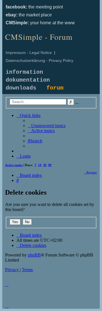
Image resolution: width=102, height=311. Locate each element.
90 (50, 165)
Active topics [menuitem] (14, 165)
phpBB (34, 255)
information (24, 72)
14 (39, 165)
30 (44, 165)
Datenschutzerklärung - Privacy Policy (39, 60)
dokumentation (28, 80)
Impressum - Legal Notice (29, 52)
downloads (21, 88)
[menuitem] (46, 125)
